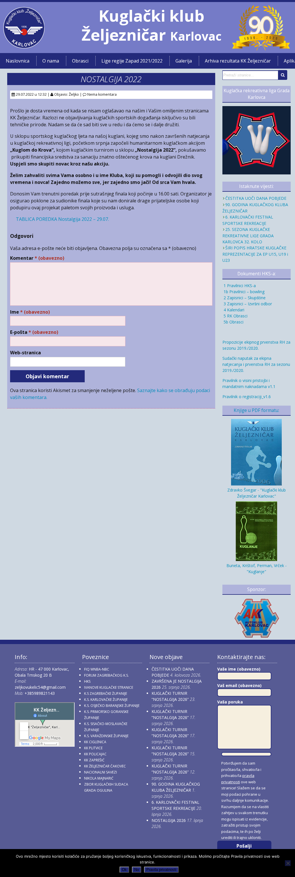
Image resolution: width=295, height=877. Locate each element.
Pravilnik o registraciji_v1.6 (246, 396)
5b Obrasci (232, 322)
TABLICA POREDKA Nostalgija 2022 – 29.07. (62, 219)
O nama (50, 61)
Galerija (183, 61)
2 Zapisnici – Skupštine (244, 297)
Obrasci (80, 61)
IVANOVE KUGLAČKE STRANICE (108, 687)
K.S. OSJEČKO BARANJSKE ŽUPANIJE (111, 705)
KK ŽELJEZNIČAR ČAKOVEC (105, 766)
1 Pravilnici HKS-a (239, 285)
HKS (87, 681)
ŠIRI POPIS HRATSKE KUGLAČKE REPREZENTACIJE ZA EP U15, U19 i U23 (255, 254)
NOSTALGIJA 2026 (169, 820)
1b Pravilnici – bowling (243, 291)
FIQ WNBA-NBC (96, 669)
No (136, 869)
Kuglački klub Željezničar (143, 25)
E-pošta (34, 332)
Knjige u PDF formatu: (256, 410)
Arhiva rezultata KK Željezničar (238, 61)
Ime (30, 312)
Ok (124, 869)
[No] (288, 863)
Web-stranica (25, 353)
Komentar (37, 258)
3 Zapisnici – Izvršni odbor (247, 303)
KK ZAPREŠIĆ (94, 760)
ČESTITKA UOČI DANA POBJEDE (255, 198)
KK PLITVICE (93, 748)
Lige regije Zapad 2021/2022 (131, 61)
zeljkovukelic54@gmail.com (40, 687)
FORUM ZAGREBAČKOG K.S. (106, 675)
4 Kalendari (233, 310)
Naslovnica (17, 61)
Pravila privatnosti (161, 869)
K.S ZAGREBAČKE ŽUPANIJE (105, 693)
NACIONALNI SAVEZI (100, 772)
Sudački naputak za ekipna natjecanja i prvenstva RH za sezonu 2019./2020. (256, 364)
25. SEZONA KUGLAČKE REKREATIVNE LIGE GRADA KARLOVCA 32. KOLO (248, 235)
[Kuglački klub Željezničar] (24, 46)
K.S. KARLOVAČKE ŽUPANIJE (106, 699)
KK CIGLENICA (95, 741)
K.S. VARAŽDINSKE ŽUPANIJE (106, 735)
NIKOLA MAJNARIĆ (99, 778)
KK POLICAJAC (95, 754)
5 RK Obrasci (234, 316)
